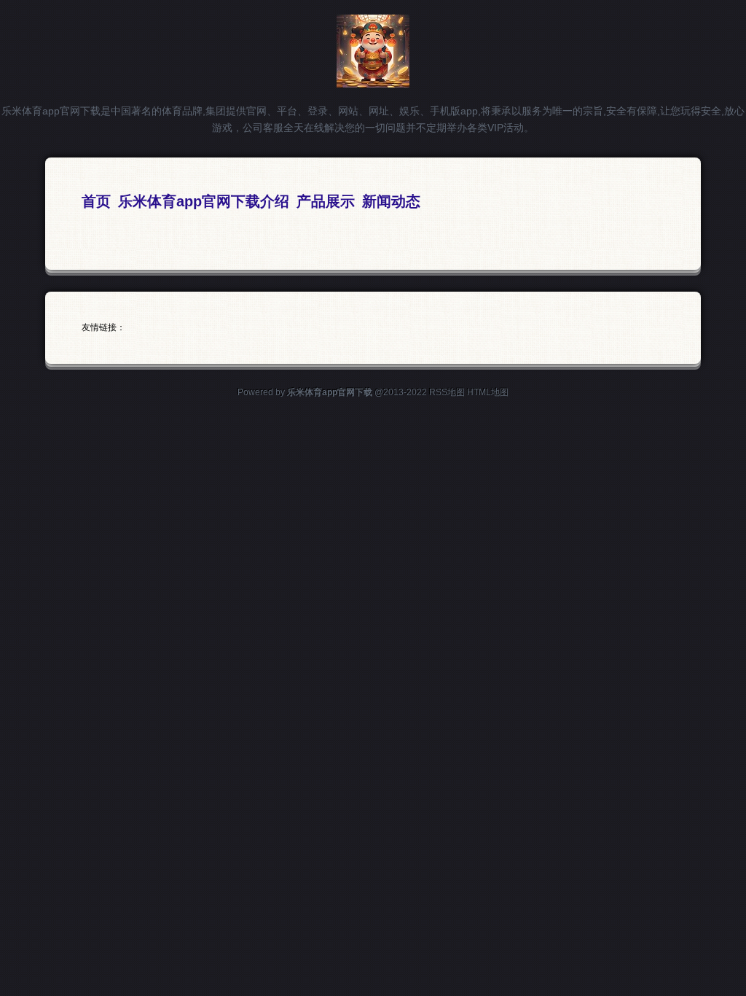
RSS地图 (447, 392)
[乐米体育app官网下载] (373, 81)
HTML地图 (488, 392)
